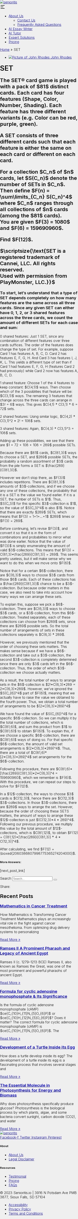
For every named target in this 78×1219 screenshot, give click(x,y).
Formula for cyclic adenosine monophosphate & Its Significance (33, 994)
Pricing (14, 42)
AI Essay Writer (20, 29)
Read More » (10, 939)
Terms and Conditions (26, 1213)
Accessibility (18, 1205)
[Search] (55, 879)
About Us (16, 16)
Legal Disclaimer (21, 1159)
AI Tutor (15, 33)
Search (5, 878)
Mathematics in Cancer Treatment (33, 906)
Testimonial (17, 1176)
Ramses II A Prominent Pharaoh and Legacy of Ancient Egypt (35, 951)
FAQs (13, 1185)
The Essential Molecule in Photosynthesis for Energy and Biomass (30, 1090)
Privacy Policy (20, 1209)
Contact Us (26, 20)
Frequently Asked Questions (39, 24)
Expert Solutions (22, 37)
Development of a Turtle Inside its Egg (37, 1047)
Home (5, 49)
